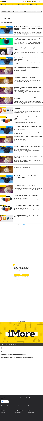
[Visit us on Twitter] (27, 1)
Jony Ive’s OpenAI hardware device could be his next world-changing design (17, 357)
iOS (27, 4)
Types (36, 4)
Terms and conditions (5, 405)
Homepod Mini (12, 15)
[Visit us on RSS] (32, 1)
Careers (29, 408)
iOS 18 (9, 11)
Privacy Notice (25, 277)
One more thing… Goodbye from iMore (10, 344)
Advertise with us (18, 412)
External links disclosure (19, 410)
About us (29, 410)
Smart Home (2, 15)
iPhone (5, 4)
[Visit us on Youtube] (29, 1)
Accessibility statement (19, 408)
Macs (9, 4)
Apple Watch (17, 4)
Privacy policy (30, 405)
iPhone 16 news (34, 11)
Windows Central (4, 414)
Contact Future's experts (19, 405)
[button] (41, 1)
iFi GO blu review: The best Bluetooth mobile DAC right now (14, 354)
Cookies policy (3, 408)
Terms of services (24, 276)
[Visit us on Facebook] (25, 1)
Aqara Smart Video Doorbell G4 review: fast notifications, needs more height (17, 351)
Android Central (31, 412)
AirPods (23, 4)
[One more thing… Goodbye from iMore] (21, 334)
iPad (12, 4)
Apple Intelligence (16, 11)
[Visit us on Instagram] (30, 1)
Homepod (7, 15)
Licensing (3, 410)
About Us (31, 4)
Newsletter (3, 412)
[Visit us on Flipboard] (34, 1)
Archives (23, 224)
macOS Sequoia (25, 11)
